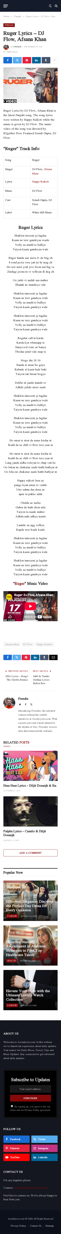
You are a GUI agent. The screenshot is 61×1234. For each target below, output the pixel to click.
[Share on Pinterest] (27, 60)
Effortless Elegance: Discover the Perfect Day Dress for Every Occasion (29, 906)
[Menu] (5, 6)
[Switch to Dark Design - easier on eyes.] (50, 5)
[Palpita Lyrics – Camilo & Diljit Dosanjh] (30, 811)
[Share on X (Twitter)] (17, 60)
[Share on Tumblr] (46, 60)
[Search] (56, 6)
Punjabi (9, 25)
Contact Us (36, 1225)
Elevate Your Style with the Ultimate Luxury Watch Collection (28, 995)
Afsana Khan (12, 644)
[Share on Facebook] (7, 60)
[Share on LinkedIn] (36, 60)
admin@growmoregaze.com (31, 1188)
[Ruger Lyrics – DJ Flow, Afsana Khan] (30, 85)
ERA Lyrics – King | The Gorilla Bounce (17, 677)
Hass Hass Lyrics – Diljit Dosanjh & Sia (29, 785)
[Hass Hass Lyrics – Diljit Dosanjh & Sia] (30, 766)
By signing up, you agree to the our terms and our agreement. (30, 1108)
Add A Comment (30, 853)
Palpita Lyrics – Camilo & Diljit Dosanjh (24, 833)
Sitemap (49, 1225)
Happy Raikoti (40, 181)
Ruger (20, 583)
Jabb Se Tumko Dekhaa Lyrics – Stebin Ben (42, 679)
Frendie (18, 46)
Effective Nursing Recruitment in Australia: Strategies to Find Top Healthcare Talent (26, 948)
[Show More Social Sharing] (54, 60)
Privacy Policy (32, 1110)
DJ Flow (27, 644)
